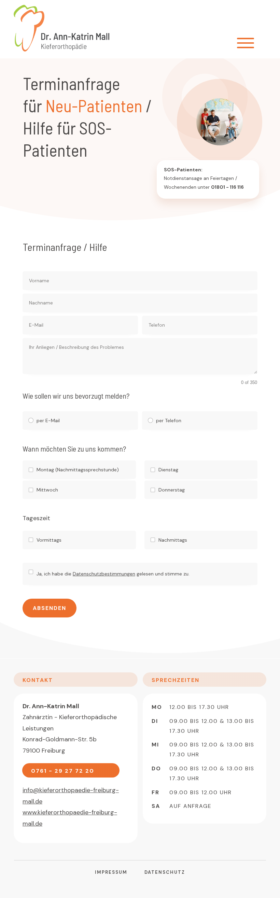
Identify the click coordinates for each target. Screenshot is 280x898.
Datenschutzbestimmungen (104, 574)
